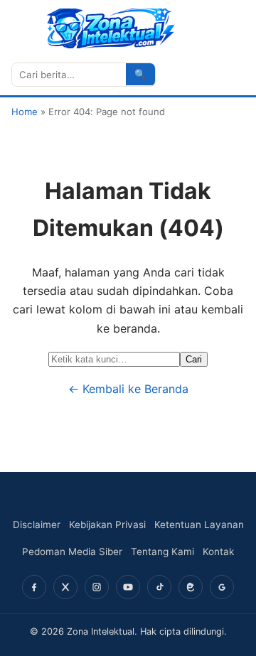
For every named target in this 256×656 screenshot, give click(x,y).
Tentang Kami (162, 551)
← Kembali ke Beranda (128, 389)
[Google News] (222, 587)
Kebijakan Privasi (107, 524)
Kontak (218, 551)
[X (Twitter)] (65, 587)
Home (24, 111)
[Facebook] (34, 587)
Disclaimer (36, 524)
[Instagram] (97, 587)
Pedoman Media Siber (72, 551)
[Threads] (190, 587)
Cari (194, 359)
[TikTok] (159, 587)
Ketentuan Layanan (199, 524)
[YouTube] (128, 587)
